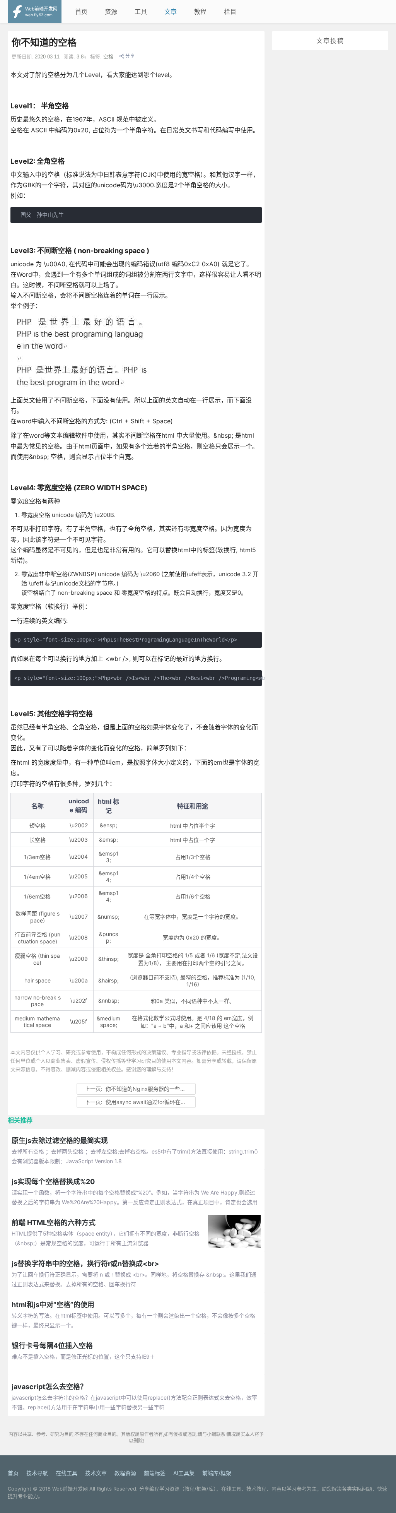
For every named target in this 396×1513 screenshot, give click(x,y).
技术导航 (37, 1473)
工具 (141, 11)
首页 (81, 11)
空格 (108, 57)
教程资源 (125, 1473)
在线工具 (66, 1473)
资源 (111, 11)
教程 (200, 11)
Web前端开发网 (70, 1489)
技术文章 (96, 1473)
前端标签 (155, 1473)
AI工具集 (184, 1473)
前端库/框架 (216, 1473)
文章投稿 (330, 40)
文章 (170, 11)
